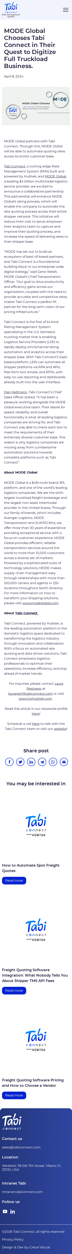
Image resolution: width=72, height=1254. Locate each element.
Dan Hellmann (15, 392)
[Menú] (65, 9)
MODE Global (55, 176)
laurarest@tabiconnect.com (30, 694)
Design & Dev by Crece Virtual (26, 1247)
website (60, 729)
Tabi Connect (14, 166)
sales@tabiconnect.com (21, 1147)
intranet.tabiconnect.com (22, 1192)
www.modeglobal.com (40, 603)
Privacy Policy (13, 1239)
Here (36, 714)
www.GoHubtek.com (35, 699)
